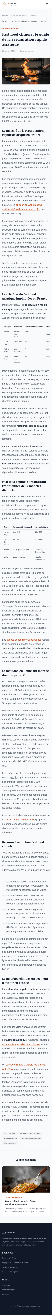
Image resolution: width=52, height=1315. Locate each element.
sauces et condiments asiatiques (24, 639)
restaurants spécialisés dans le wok (21, 1044)
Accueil (5, 15)
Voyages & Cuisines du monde (24, 15)
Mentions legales (9, 1290)
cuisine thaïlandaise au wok (19, 819)
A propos (6, 1285)
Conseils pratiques (10, 1272)
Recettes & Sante (9, 1258)
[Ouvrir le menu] (47, 4)
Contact (5, 1294)
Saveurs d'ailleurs (9, 1267)
